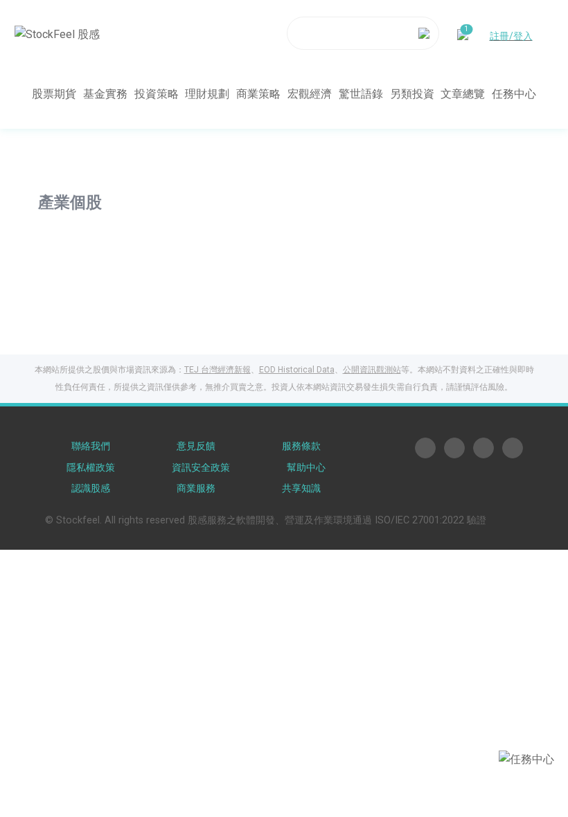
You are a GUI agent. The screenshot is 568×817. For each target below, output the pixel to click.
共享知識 (301, 488)
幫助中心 (306, 468)
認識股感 (90, 488)
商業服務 (196, 488)
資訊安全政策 (201, 468)
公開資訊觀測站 (372, 370)
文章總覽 (463, 93)
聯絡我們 (90, 446)
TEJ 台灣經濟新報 (217, 370)
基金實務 (105, 93)
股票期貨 (54, 93)
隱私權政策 (90, 468)
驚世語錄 (361, 93)
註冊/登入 (511, 36)
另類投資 (412, 93)
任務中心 (514, 93)
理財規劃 (207, 93)
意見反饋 (196, 446)
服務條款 (301, 446)
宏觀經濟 (309, 93)
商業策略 (258, 93)
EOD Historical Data (297, 370)
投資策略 (156, 93)
